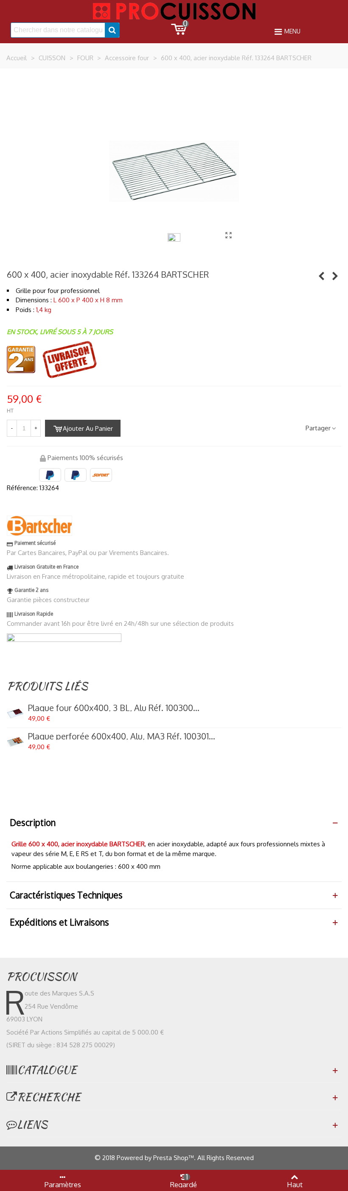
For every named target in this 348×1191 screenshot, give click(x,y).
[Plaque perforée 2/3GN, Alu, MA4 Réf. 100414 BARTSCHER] (334, 275)
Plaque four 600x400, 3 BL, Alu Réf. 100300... (113, 707)
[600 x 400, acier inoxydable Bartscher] (228, 235)
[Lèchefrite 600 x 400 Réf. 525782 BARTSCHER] (321, 275)
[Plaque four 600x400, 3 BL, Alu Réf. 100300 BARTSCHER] (15, 713)
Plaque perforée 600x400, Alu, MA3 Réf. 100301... (121, 736)
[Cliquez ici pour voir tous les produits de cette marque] (39, 526)
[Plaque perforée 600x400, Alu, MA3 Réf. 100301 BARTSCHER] (15, 742)
